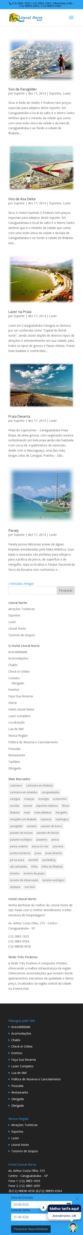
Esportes (55, 93)
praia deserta (53, 853)
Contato (14, 678)
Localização (16, 722)
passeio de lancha (48, 833)
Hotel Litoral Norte (21, 709)
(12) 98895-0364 (50, 1191)
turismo (14, 873)
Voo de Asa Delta (21, 199)
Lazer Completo (19, 716)
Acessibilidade (17, 652)
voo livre (29, 887)
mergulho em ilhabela (23, 819)
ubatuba (15, 887)
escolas (14, 806)
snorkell (33, 860)
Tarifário (14, 762)
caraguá (15, 799)
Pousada (14, 749)
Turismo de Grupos (21, 635)
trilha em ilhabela (52, 866)
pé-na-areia (17, 860)
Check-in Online (19, 671)
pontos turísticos (20, 853)
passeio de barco (51, 826)
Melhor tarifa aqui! (64, 1208)
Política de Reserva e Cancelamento (33, 742)
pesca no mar (40, 846)
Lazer (67, 93)
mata (27, 812)
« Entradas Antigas (21, 584)
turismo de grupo (34, 873)
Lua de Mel (16, 729)
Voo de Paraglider (22, 89)
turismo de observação (24, 880)
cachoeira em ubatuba (23, 792)
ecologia (43, 799)
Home (12, 703)
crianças (29, 799)
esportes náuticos (47, 806)
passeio (32, 826)
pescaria (58, 846)
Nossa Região (18, 735)
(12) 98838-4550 (23, 1191)
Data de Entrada (22, 1197)
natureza (46, 819)
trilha (34, 866)
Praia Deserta (19, 416)
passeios (41, 839)
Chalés (12, 665)
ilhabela (15, 812)
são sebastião (18, 866)
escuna (27, 806)
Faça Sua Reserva (20, 696)
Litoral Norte (17, 628)
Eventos (13, 690)
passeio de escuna (21, 833)
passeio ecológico (21, 839)
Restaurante (16, 755)
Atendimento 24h (64, 1216)
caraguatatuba (50, 792)
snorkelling (48, 860)
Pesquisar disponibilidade (31, 1229)
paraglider (16, 826)
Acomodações (18, 658)
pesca (55, 839)
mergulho (61, 812)
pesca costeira (19, 846)
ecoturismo (60, 799)
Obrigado (17, 683)
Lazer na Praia (19, 311)
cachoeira (16, 785)
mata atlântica (42, 812)
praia (38, 853)
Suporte (19, 93)
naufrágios (62, 819)
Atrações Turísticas (21, 609)
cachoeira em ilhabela (39, 785)
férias (65, 806)
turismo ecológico (53, 880)
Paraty (13, 530)
